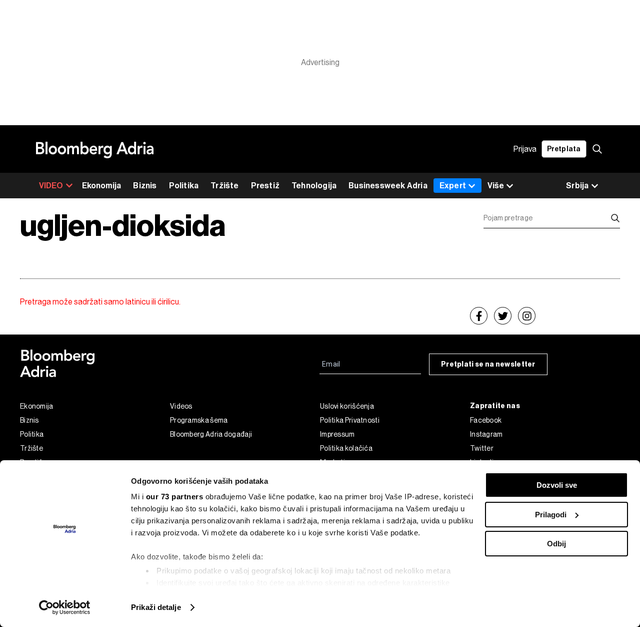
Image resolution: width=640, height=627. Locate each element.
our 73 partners (175, 496)
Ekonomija (102, 185)
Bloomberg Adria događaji (211, 434)
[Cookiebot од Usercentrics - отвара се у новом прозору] (64, 607)
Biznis (144, 185)
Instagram (486, 434)
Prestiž (265, 185)
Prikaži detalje (156, 607)
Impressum (337, 434)
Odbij (556, 543)
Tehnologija (314, 185)
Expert (453, 185)
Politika (184, 185)
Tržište (224, 185)
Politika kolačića (346, 448)
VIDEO (51, 185)
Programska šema (199, 420)
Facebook (486, 420)
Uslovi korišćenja (347, 406)
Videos (181, 406)
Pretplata (564, 149)
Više (496, 185)
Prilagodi (550, 514)
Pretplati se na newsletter (488, 364)
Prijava (525, 149)
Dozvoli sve (556, 485)
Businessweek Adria (388, 185)
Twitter (482, 448)
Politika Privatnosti (350, 420)
